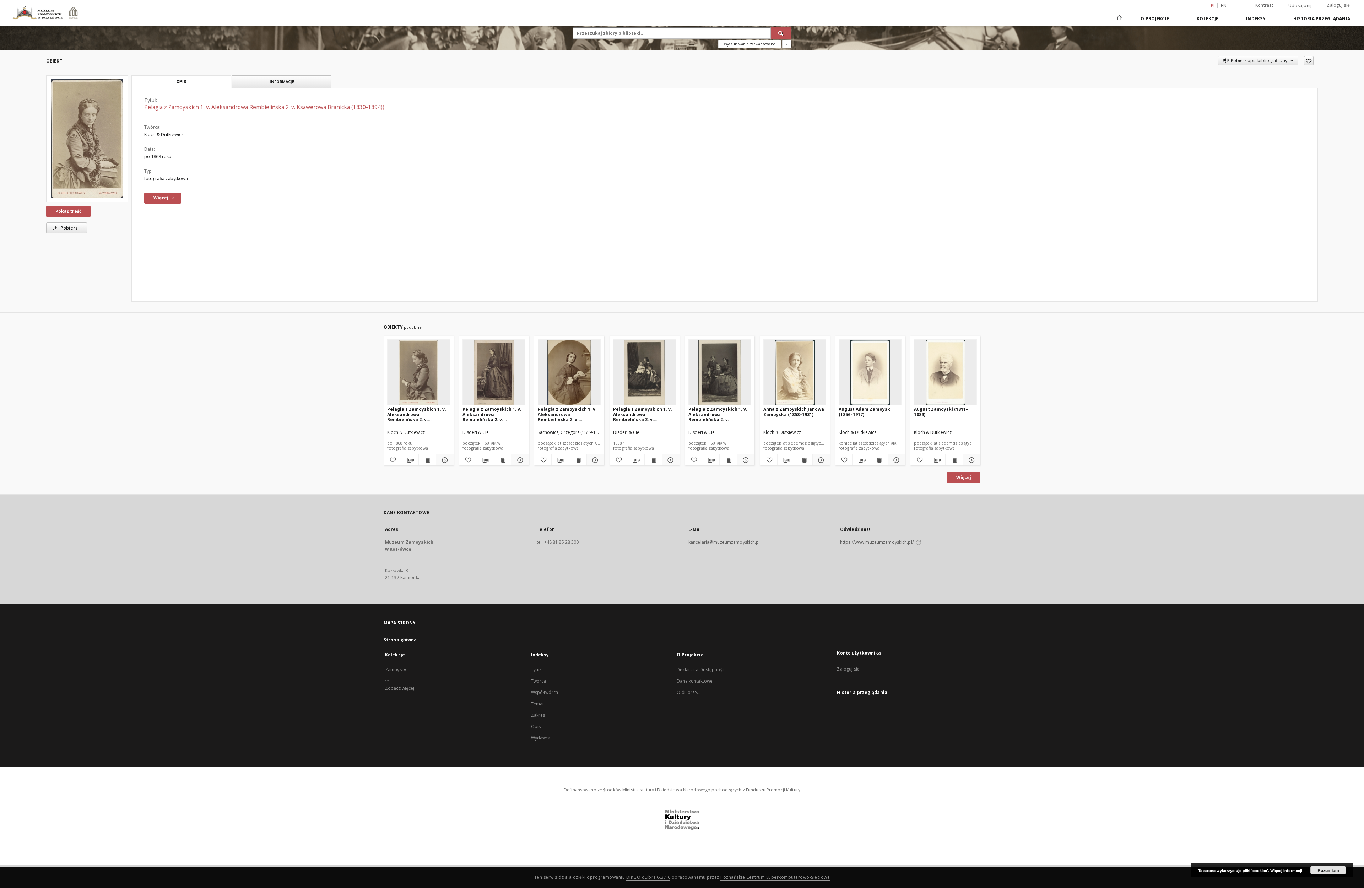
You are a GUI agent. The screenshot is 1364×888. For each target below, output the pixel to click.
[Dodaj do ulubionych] (1309, 60)
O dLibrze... (688, 692)
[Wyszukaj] (781, 33)
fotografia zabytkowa (166, 179)
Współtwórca (544, 692)
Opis (536, 726)
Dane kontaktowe (695, 681)
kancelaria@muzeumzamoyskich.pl (724, 542)
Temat (537, 704)
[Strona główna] (1119, 18)
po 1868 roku (158, 157)
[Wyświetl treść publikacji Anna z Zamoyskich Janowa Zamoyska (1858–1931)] (803, 460)
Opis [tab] (181, 81)
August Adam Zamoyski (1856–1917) (865, 411)
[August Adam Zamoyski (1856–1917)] (870, 372)
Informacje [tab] (282, 81)
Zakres (538, 715)
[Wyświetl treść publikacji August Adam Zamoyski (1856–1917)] (878, 460)
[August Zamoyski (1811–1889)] (945, 372)
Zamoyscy (395, 670)
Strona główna (400, 640)
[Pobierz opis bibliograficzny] (409, 460)
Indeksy (1256, 19)
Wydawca (541, 738)
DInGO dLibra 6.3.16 (648, 877)
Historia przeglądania (1321, 19)
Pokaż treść (68, 211)
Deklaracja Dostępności (701, 670)
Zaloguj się (1338, 5)
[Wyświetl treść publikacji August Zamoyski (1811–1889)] (954, 460)
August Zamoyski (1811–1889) (941, 411)
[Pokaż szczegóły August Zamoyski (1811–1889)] (970, 460)
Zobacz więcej (400, 688)
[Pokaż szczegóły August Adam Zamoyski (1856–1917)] (895, 460)
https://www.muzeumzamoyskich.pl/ (877, 542)
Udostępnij (1300, 6)
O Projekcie (1155, 19)
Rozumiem (1328, 870)
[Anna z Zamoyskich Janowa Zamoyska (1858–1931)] (795, 372)
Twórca (538, 681)
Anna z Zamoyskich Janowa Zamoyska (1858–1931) (793, 411)
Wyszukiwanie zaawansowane (749, 44)
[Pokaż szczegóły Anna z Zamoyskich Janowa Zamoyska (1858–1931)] (820, 460)
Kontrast (1264, 5)
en (1224, 5)
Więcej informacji (1286, 870)
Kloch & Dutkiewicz (164, 134)
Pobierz (68, 228)
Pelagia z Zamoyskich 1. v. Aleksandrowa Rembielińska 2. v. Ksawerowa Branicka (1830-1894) (418, 414)
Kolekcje (1207, 19)
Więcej (963, 477)
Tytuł (536, 670)
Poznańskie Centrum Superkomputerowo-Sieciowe (775, 877)
